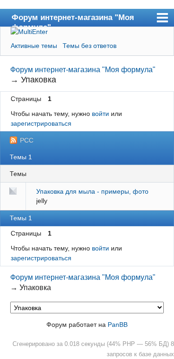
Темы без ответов (89, 45)
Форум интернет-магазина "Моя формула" (73, 20)
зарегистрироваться (41, 123)
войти (100, 113)
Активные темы (34, 45)
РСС (26, 140)
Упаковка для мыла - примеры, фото (92, 191)
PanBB (118, 324)
